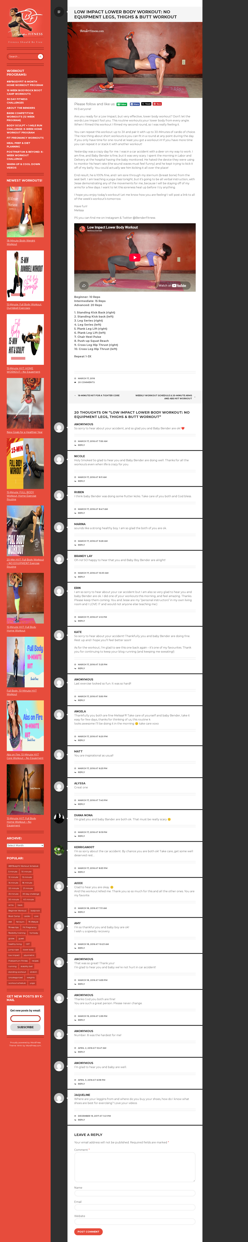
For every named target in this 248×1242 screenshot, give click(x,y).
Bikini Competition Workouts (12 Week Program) (21, 117)
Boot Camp (14, 916)
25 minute (13, 894)
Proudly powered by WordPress (25, 1042)
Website (79, 1216)
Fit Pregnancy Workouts (25, 137)
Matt (78, 751)
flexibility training (16, 933)
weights (31, 977)
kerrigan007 (84, 847)
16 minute (13, 882)
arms (10, 905)
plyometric (29, 955)
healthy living (15, 944)
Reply (81, 445)
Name (78, 1187)
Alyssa (79, 783)
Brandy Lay (83, 556)
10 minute (26, 871)
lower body (28, 949)
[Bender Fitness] (25, 25)
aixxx (78, 883)
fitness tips (13, 927)
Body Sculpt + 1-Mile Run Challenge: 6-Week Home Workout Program (24, 129)
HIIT (28, 944)
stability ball (27, 966)
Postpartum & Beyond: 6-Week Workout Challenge (25, 155)
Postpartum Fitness (18, 960)
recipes (35, 960)
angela (80, 711)
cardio (27, 916)
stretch (33, 972)
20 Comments (86, 382)
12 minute (13, 877)
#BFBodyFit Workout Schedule (23, 866)
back (20, 905)
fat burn (20, 921)
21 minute (28, 888)
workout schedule (17, 983)
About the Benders (21, 107)
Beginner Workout (17, 910)
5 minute (12, 871)
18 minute (27, 882)
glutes (11, 938)
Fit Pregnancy (30, 927)
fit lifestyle (33, 921)
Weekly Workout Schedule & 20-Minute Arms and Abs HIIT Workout (163, 397)
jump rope (13, 949)
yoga (32, 983)
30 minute (13, 899)
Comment (82, 1149)
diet (10, 921)
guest (21, 938)
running (12, 966)
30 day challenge (31, 894)
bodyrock (35, 910)
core (36, 916)
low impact (14, 955)
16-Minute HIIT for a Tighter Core (98, 395)
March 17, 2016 (86, 378)
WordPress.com (33, 1045)
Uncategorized (15, 977)
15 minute (27, 877)
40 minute (28, 899)
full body (34, 933)
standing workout (17, 972)
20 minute (13, 888)
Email (78, 1201)
